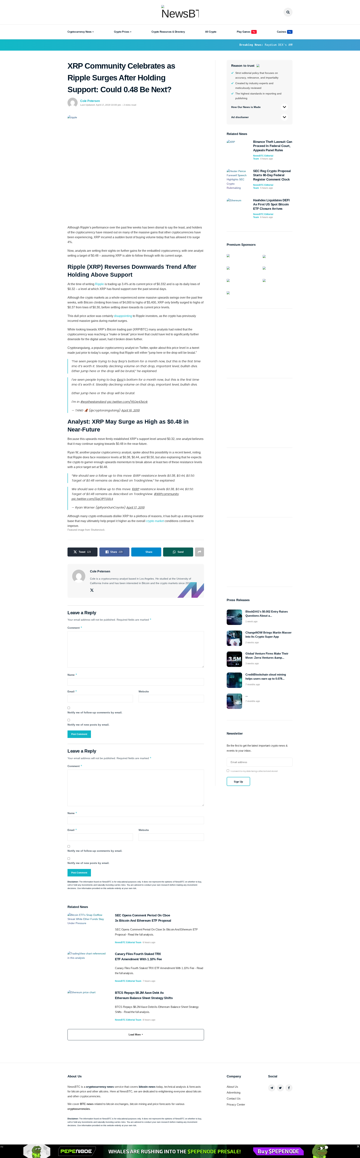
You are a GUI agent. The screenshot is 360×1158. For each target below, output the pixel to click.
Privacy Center (236, 1104)
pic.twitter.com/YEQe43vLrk (127, 401)
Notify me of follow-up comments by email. (95, 712)
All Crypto (210, 31)
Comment (75, 627)
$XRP (135, 489)
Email (72, 691)
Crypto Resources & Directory (168, 31)
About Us (232, 1086)
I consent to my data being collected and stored (254, 771)
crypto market (155, 521)
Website (144, 691)
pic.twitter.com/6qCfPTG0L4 (92, 498)
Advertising (233, 1092)
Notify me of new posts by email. (88, 724)
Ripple (99, 284)
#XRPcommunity (166, 494)
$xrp (120, 379)
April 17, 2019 (135, 507)
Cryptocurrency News (80, 31)
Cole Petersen (90, 101)
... (246, 695)
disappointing (123, 316)
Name (72, 674)
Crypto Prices (121, 31)
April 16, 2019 (130, 410)
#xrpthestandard (93, 401)
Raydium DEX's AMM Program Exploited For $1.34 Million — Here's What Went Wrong (263, 44)
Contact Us (234, 1098)
